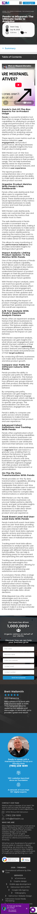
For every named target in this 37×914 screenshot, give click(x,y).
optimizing (26, 346)
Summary (10, 48)
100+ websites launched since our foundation (18, 779)
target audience (16, 353)
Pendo (5, 117)
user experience (18, 168)
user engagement (12, 141)
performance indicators (16, 244)
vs (8, 11)
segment (8, 450)
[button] (18, 48)
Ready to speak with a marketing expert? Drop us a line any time (18, 761)
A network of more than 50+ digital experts (18, 791)
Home (4, 11)
